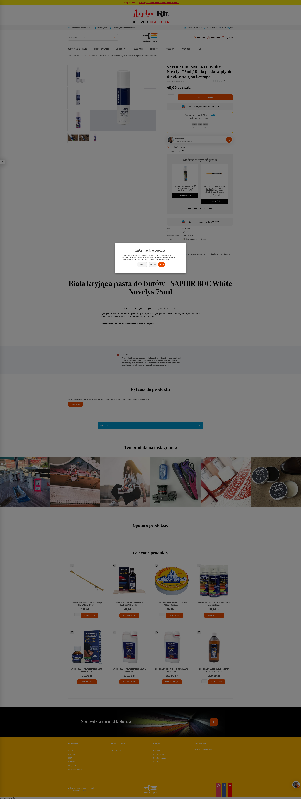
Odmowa (153, 264)
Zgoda (162, 264)
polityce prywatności (162, 259)
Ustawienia (142, 264)
